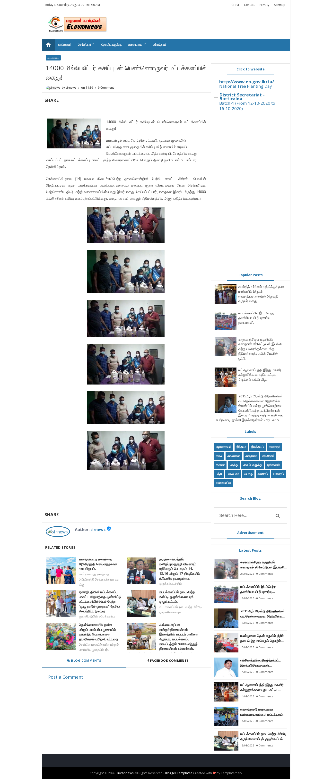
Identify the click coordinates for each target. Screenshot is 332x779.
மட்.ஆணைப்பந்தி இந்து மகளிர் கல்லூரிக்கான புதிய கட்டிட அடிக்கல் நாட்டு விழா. (259, 375)
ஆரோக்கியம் (223, 447)
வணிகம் (263, 474)
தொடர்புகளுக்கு (111, 45)
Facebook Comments (169, 660)
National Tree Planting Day (245, 86)
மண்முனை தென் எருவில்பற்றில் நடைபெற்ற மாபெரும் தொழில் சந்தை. (262, 638)
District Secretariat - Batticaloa (242, 97)
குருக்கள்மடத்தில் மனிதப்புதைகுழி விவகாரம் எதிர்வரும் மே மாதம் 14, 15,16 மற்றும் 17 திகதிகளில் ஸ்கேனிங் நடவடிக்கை (179, 568)
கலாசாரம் (274, 447)
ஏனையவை (137, 44)
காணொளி (64, 45)
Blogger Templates (178, 773)
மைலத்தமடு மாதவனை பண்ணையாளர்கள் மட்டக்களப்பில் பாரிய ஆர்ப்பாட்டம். (263, 712)
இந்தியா (241, 447)
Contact (249, 5)
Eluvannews (125, 773)
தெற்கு (234, 465)
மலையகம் (233, 474)
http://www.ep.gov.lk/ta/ (246, 82)
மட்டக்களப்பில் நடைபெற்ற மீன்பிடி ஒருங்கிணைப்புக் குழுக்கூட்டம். (177, 597)
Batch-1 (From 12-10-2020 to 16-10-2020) (247, 105)
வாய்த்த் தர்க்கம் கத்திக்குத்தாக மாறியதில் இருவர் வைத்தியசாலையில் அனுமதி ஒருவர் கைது (261, 293)
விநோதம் (278, 474)
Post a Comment (65, 677)
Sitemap (279, 5)
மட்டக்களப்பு (53, 58)
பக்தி (219, 474)
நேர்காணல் (273, 465)
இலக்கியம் (257, 447)
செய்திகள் (86, 44)
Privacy (264, 5)
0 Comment (106, 88)
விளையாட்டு (223, 483)
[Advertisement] (250, 193)
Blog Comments (85, 660)
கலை (219, 456)
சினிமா (220, 465)
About (235, 5)
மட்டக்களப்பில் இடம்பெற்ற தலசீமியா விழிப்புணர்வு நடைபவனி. (256, 318)
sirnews (97, 529)
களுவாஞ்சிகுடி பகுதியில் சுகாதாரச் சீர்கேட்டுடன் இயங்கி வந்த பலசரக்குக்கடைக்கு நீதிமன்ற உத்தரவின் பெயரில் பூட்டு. (260, 348)
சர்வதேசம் (159, 45)
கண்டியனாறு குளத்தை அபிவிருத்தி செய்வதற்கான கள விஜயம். (98, 564)
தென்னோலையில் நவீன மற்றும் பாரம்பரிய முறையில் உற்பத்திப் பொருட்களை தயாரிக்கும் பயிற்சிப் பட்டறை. (99, 631)
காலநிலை (251, 456)
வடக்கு (248, 474)
